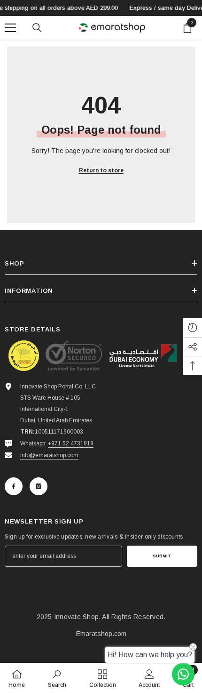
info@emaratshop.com (49, 455)
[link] (57, 678)
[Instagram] (38, 486)
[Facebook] (14, 486)
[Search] (37, 27)
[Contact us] (183, 674)
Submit (162, 555)
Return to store (101, 170)
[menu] (10, 27)
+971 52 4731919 (70, 443)
